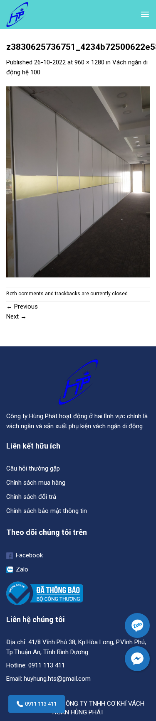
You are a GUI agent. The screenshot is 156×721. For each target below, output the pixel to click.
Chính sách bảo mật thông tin (46, 511)
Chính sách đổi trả (31, 496)
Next (16, 316)
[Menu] (145, 14)
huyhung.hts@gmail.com (57, 678)
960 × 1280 (89, 62)
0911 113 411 (41, 704)
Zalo (21, 569)
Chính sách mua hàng (35, 482)
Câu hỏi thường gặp (33, 468)
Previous (22, 306)
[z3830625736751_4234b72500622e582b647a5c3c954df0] (78, 181)
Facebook (28, 555)
